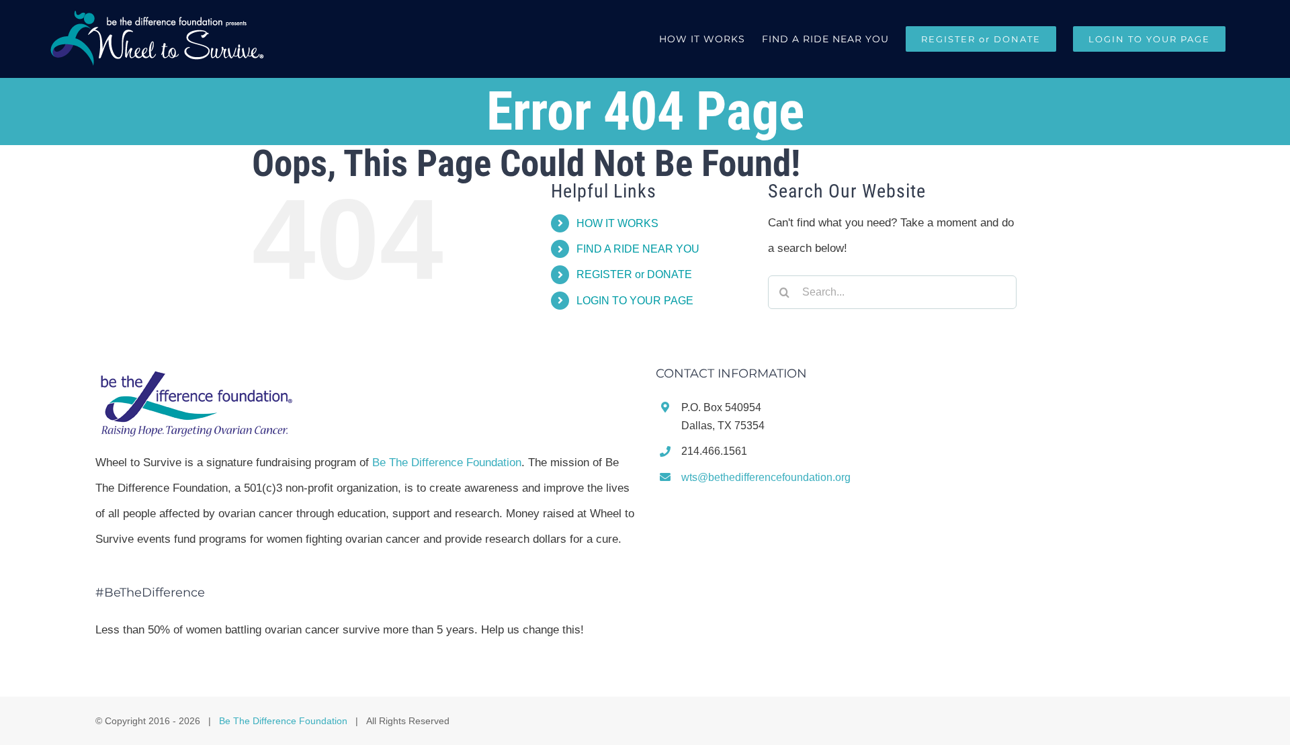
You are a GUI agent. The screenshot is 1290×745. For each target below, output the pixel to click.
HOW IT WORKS (617, 223)
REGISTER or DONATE (634, 274)
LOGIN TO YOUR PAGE (634, 300)
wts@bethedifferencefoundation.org (766, 477)
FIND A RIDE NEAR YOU (637, 249)
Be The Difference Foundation (446, 462)
